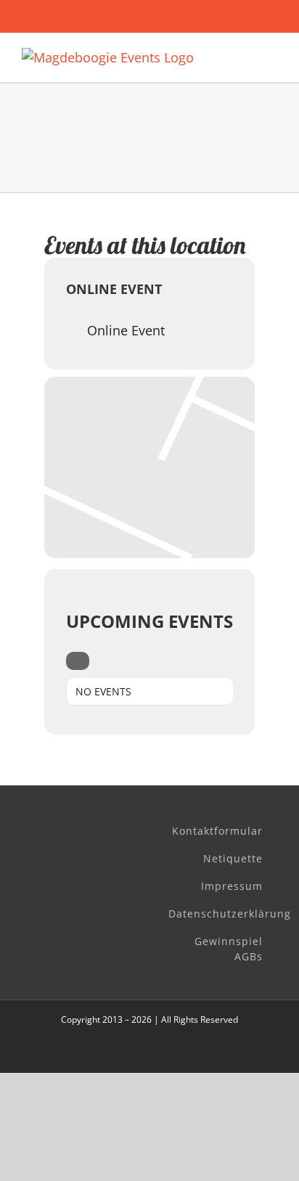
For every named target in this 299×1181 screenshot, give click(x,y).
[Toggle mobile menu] (271, 55)
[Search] (77, 661)
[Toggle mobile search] (245, 55)
